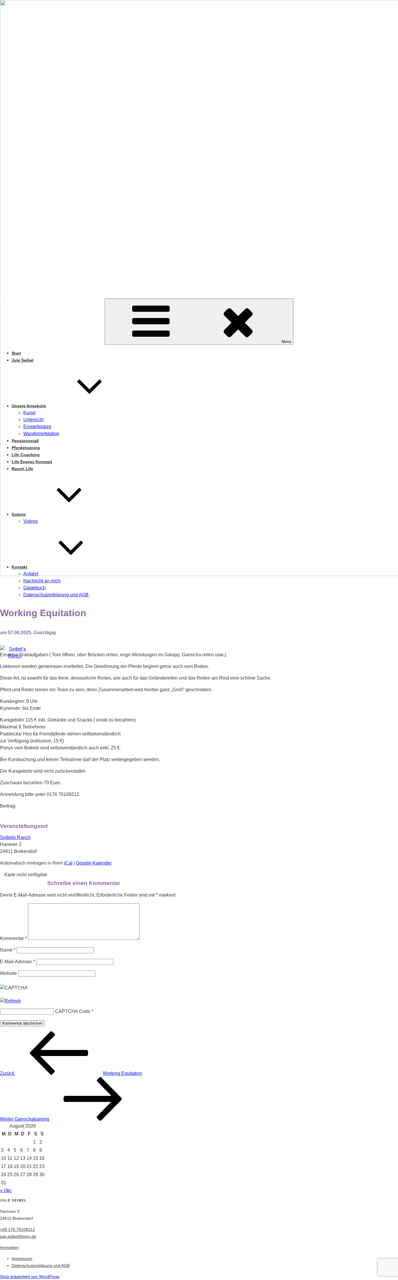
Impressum (22, 1258)
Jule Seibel (23, 360)
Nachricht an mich (42, 580)
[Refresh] (10, 1000)
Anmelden (9, 1247)
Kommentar (13, 938)
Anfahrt (30, 573)
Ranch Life (22, 468)
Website (8, 973)
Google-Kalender (94, 863)
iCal (68, 863)
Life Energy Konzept (32, 461)
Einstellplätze (37, 426)
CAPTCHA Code (72, 1011)
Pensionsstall (25, 440)
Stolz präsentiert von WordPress (29, 1276)
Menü (286, 341)
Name (7, 949)
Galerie (19, 514)
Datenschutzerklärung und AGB (56, 594)
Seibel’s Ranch (199, 706)
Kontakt (19, 567)
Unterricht (33, 419)
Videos (30, 521)
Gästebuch (34, 587)
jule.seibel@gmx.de (18, 1236)
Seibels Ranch (15, 837)
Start (16, 353)
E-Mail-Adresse (17, 961)
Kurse (29, 412)
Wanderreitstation (41, 433)
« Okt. (6, 1190)
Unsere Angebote (29, 405)
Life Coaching (26, 454)
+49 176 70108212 (17, 1229)
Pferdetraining (26, 447)
